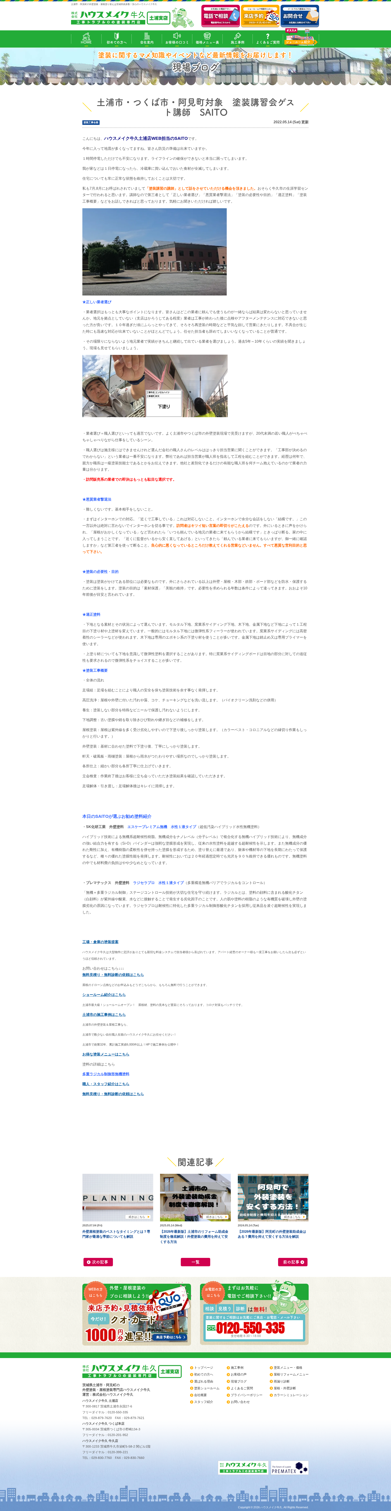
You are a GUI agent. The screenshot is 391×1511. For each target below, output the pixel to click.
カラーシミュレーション (291, 1395)
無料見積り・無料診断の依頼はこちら (113, 975)
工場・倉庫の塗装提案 (100, 942)
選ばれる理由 (203, 1381)
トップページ (203, 1367)
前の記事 (291, 1262)
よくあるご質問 (268, 42)
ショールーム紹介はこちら (104, 995)
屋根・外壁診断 (285, 1388)
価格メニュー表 (207, 42)
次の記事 (100, 1262)
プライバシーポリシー (246, 1395)
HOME (86, 42)
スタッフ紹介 (203, 1402)
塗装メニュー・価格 (288, 1367)
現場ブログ (239, 1381)
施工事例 (237, 42)
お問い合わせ (240, 1402)
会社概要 (200, 1395)
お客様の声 (239, 1374)
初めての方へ (117, 42)
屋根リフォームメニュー (291, 1374)
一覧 (195, 1262)
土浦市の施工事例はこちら (104, 1015)
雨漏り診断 (282, 1381)
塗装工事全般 (90, 122)
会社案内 (147, 42)
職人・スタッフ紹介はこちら (105, 1084)
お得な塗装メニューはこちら (105, 1054)
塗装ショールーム (206, 1388)
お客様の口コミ (177, 42)
